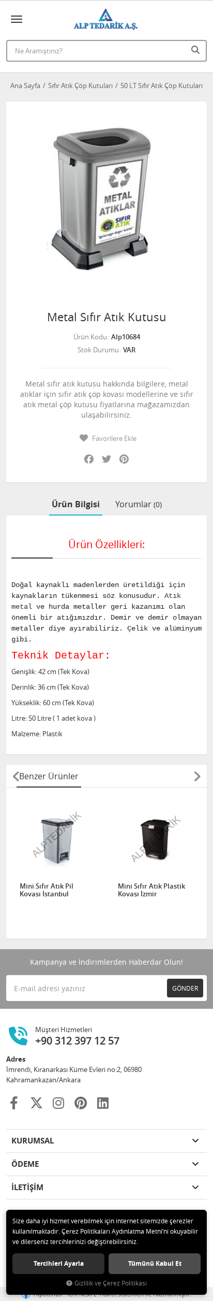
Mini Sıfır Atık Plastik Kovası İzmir (151, 890)
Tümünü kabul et (154, 1263)
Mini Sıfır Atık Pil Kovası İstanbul (46, 890)
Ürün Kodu (90, 336)
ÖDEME (25, 1164)
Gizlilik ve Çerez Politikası (110, 1283)
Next (197, 776)
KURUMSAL (32, 1140)
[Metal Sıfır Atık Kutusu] (106, 202)
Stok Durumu (98, 349)
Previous (16, 776)
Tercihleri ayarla (59, 1263)
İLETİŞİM (27, 1187)
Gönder (185, 988)
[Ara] (196, 50)
